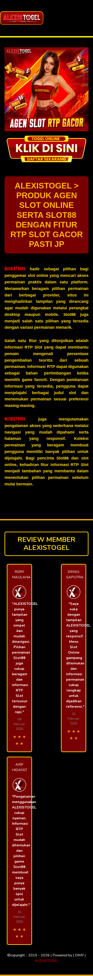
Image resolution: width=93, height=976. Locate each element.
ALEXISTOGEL (15, 269)
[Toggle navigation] (88, 18)
